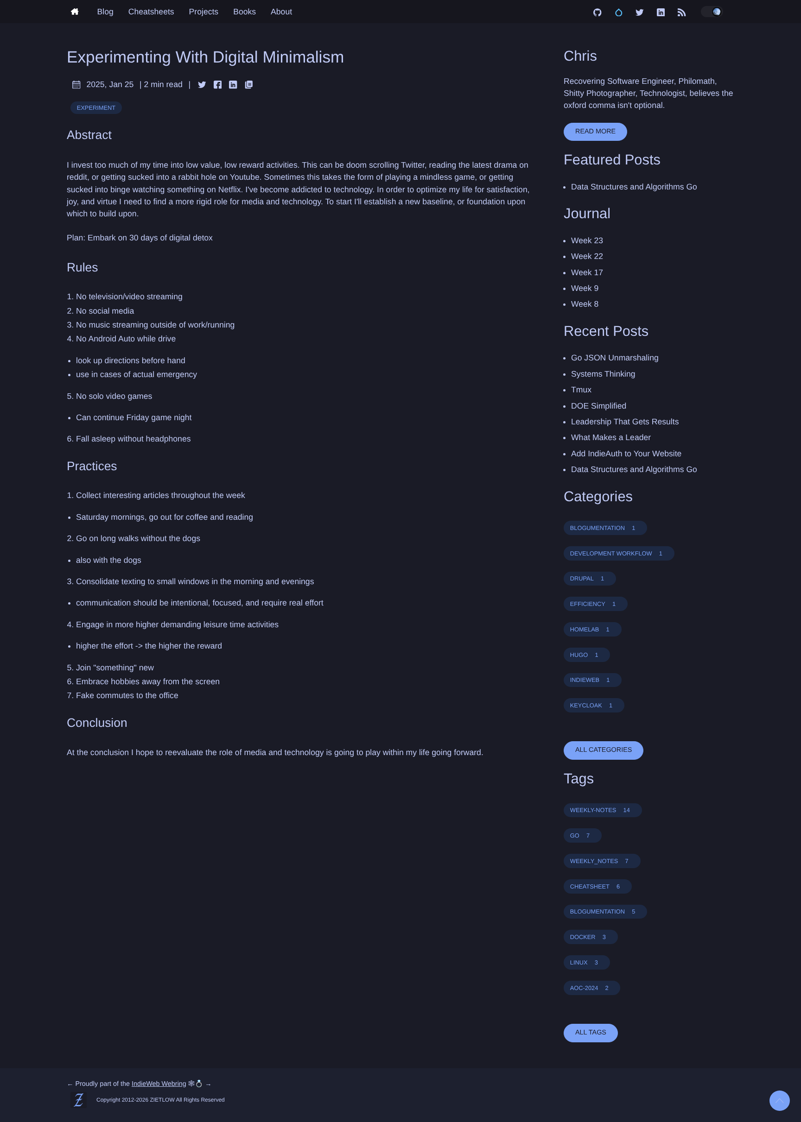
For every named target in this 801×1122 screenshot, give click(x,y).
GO (580, 835)
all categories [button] (603, 750)
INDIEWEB (590, 679)
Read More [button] (595, 131)
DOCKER (588, 936)
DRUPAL (587, 578)
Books (244, 11)
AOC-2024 (589, 987)
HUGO (584, 654)
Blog (105, 11)
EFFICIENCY (593, 603)
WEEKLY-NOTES (600, 810)
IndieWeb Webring (159, 1084)
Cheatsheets (151, 11)
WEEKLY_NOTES (599, 860)
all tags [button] (590, 1032)
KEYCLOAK (591, 705)
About (281, 11)
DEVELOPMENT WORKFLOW (616, 553)
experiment (96, 107)
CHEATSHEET (595, 886)
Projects (204, 11)
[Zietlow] (78, 11)
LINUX (584, 962)
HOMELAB (590, 629)
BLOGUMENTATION (603, 527)
